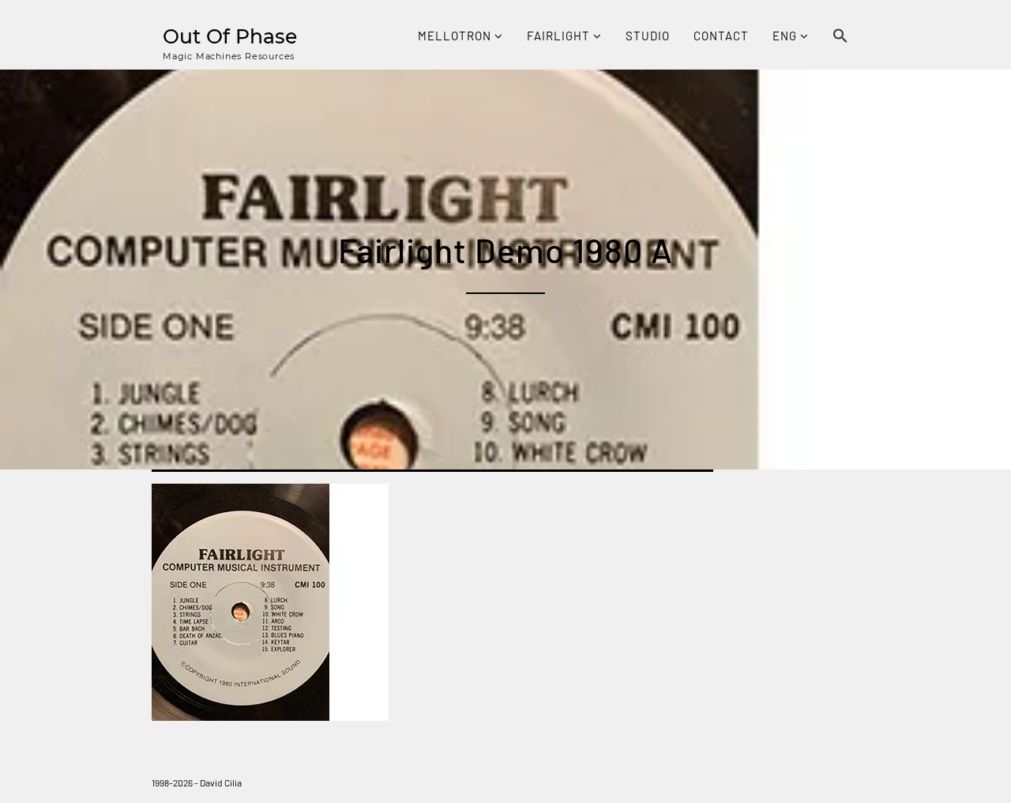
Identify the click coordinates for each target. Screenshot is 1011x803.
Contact (721, 35)
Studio (648, 35)
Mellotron (456, 35)
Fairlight (560, 35)
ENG (786, 35)
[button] (840, 37)
